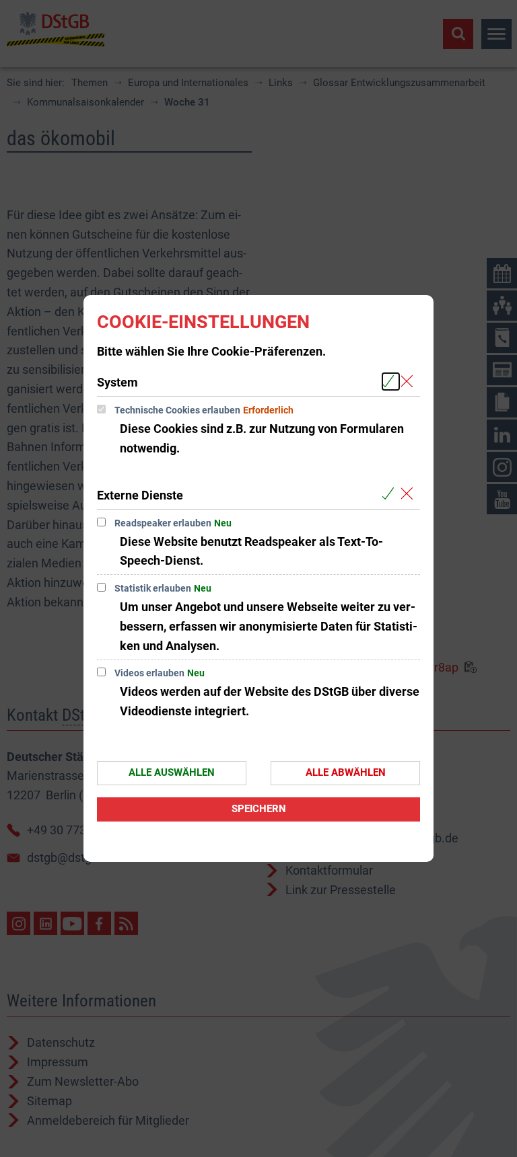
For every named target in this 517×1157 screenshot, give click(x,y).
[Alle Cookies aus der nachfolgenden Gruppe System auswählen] (390, 381)
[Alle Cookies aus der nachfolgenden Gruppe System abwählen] (409, 381)
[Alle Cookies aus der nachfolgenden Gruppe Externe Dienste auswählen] (390, 494)
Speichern (259, 809)
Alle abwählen (346, 772)
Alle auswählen (172, 772)
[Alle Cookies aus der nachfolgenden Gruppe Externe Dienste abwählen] (409, 494)
